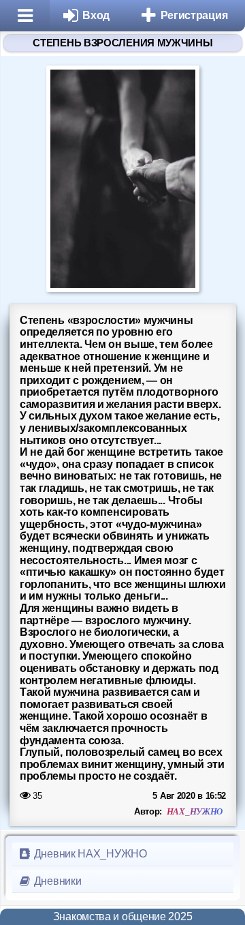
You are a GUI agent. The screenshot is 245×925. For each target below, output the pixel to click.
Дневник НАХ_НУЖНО (89, 854)
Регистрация (194, 15)
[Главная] (25, 15)
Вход (96, 15)
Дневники (56, 881)
